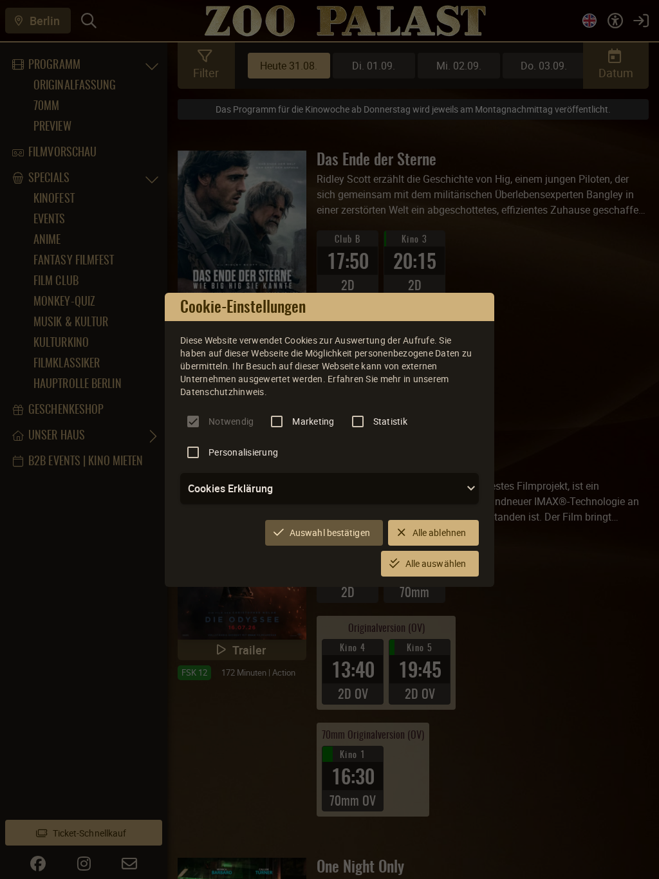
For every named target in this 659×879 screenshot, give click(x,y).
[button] (329, 488)
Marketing (313, 421)
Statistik (390, 421)
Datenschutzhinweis (222, 391)
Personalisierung (243, 452)
